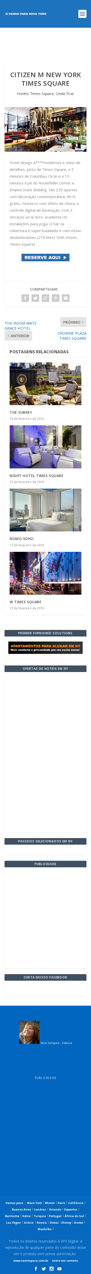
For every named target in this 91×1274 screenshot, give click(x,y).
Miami (50, 1203)
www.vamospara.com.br (30, 1260)
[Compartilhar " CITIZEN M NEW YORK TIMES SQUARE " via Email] (66, 298)
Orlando (55, 1209)
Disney (66, 1222)
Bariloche (12, 1216)
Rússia (42, 1222)
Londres (39, 1209)
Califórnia (75, 1203)
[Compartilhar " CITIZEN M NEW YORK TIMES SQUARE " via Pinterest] (56, 298)
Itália (26, 1216)
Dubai (54, 1222)
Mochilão (45, 1229)
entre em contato (64, 1260)
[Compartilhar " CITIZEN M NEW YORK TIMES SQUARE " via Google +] (45, 298)
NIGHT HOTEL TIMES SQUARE (36, 475)
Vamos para (14, 1203)
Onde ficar (65, 93)
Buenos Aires (21, 1209)
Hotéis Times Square (35, 93)
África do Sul (74, 1216)
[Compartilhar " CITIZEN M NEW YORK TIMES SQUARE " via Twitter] (35, 298)
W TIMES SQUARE (25, 601)
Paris (61, 1203)
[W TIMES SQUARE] (45, 573)
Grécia (29, 1222)
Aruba (79, 1222)
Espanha (70, 1209)
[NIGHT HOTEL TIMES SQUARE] (45, 446)
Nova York (34, 1203)
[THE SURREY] (45, 383)
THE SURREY (21, 412)
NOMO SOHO (22, 538)
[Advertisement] (45, 44)
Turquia (40, 1216)
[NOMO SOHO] (45, 510)
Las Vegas (13, 1222)
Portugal (55, 1216)
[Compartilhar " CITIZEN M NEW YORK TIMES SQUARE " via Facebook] (25, 298)
